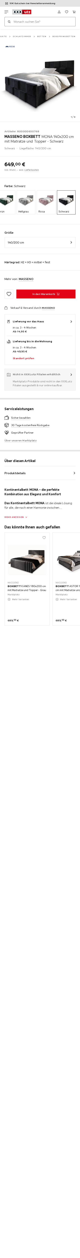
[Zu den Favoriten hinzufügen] (8, 294)
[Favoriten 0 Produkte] (66, 12)
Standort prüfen (23, 358)
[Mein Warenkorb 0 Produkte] (74, 12)
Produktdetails (15, 473)
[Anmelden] (59, 12)
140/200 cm (16, 242)
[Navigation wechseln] (6, 12)
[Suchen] (9, 21)
